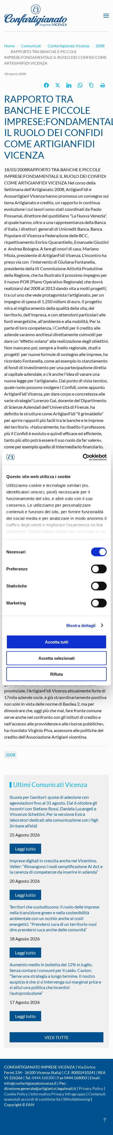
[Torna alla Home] (35, 15)
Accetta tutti (56, 642)
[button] (106, 15)
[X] (58, 85)
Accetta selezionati (56, 658)
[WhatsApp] (80, 85)
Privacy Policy (91, 1088)
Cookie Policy (16, 1094)
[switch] (99, 569)
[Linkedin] (69, 85)
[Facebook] (46, 85)
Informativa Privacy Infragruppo (58, 1094)
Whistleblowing (76, 1099)
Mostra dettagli (81, 625)
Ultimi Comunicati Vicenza (50, 784)
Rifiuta (56, 674)
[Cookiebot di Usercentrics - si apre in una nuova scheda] (83, 457)
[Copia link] (91, 85)
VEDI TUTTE (56, 1037)
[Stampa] (103, 85)
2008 (10, 754)
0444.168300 (43, 1077)
